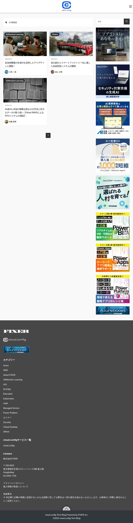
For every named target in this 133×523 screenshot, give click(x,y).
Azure (6, 365)
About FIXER (9, 375)
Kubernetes (8, 399)
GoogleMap (8, 472)
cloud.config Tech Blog (69, 518)
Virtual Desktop (10, 427)
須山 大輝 (58, 72)
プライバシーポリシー (13, 483)
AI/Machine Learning (14, 34)
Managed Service (11, 408)
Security (7, 422)
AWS (5, 370)
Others (55, 34)
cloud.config (8, 445)
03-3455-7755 (9, 476)
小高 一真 (12, 72)
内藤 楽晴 (12, 122)
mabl (5, 403)
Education (8, 394)
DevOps (7, 389)
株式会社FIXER (10, 459)
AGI (5, 384)
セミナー (7, 417)
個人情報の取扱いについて (15, 486)
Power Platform (10, 413)
